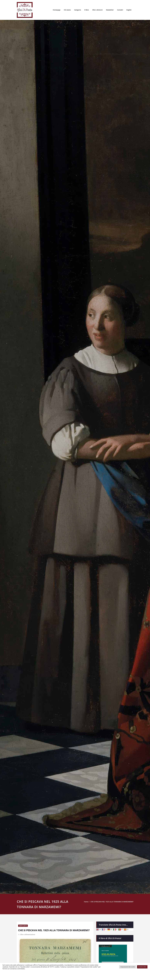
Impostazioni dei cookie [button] (127, 967)
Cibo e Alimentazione (27, 934)
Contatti (120, 10)
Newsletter (110, 10)
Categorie (77, 10)
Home (86, 902)
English (128, 10)
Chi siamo (67, 10)
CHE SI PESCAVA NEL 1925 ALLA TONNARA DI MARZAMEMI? (111, 902)
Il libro (86, 10)
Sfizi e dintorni (97, 10)
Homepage (56, 10)
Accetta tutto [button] (142, 967)
